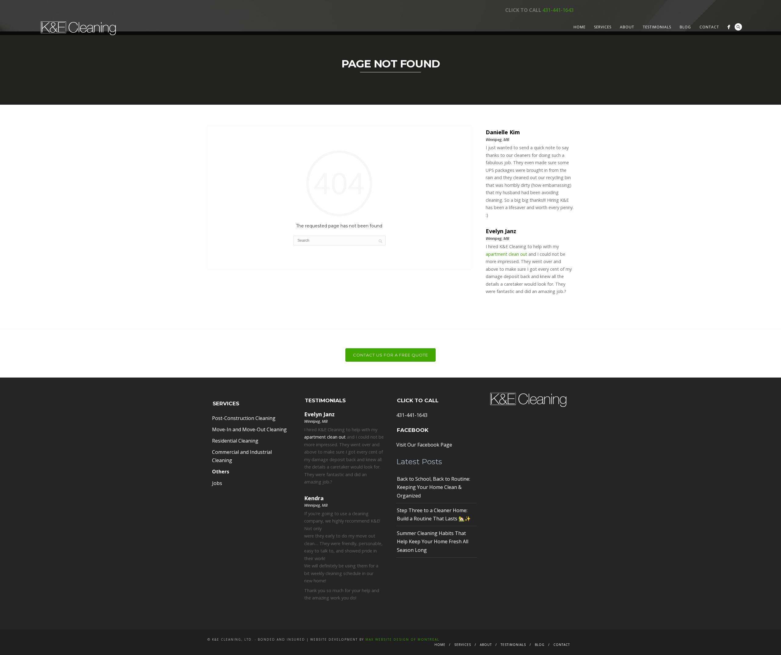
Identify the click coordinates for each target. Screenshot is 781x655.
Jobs (217, 483)
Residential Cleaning (235, 440)
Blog (685, 27)
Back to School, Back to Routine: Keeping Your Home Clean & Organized (433, 487)
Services (602, 27)
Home (579, 27)
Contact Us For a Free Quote (390, 355)
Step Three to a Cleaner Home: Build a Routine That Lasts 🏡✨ (434, 514)
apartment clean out (506, 254)
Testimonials (657, 27)
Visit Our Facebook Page (424, 444)
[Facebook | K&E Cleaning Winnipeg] (728, 27)
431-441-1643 (558, 10)
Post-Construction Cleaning (243, 418)
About (627, 27)
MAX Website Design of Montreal (402, 639)
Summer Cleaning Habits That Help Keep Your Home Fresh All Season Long (432, 541)
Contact (709, 27)
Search (738, 27)
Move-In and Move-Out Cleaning (249, 429)
